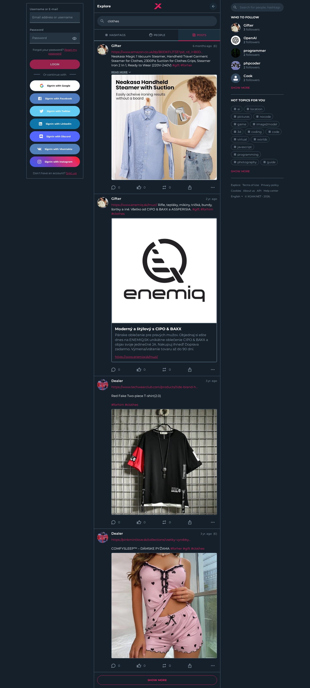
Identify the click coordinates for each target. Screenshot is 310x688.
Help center (271, 190)
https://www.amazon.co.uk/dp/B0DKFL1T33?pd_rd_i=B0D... (157, 52)
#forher (186, 65)
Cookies (236, 190)
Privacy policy (270, 185)
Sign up (71, 173)
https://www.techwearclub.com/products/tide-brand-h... (154, 387)
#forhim (207, 209)
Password (36, 29)
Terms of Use (251, 185)
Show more (157, 680)
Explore (104, 6)
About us (249, 190)
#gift (176, 65)
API (259, 190)
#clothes (118, 214)
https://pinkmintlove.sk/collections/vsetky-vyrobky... (150, 540)
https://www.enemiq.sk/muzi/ (134, 205)
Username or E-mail (44, 9)
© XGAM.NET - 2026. (257, 196)
